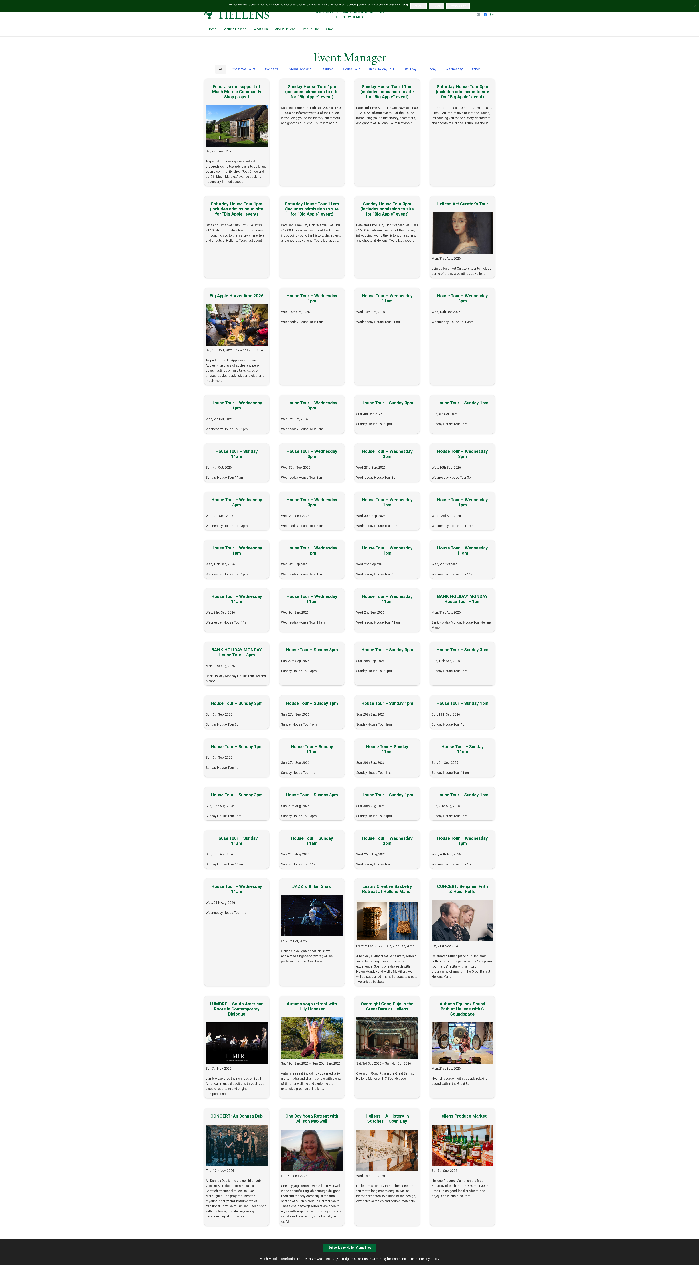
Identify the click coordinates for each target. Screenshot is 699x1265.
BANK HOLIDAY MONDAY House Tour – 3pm (236, 652)
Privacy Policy (429, 1259)
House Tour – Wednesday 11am (387, 298)
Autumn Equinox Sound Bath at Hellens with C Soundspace (462, 1009)
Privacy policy (458, 5)
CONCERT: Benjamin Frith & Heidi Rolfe (462, 889)
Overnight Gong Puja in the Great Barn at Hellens (387, 1006)
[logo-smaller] (209, 14)
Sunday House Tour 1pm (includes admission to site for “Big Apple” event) (312, 91)
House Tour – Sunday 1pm (462, 402)
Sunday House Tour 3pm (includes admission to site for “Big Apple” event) (387, 209)
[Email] (478, 14)
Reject (436, 5)
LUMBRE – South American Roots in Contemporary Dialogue (237, 1009)
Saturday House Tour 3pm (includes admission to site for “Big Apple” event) (462, 91)
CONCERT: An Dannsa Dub (236, 1116)
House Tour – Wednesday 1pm (311, 298)
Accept (418, 5)
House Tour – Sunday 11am (236, 454)
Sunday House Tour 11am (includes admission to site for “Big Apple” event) (387, 91)
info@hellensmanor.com (396, 1259)
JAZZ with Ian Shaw (311, 886)
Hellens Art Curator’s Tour (462, 203)
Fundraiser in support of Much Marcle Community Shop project (236, 91)
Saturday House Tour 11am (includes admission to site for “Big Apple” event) (312, 209)
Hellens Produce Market (462, 1116)
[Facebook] (485, 14)
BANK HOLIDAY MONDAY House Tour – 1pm (462, 599)
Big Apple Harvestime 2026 (237, 295)
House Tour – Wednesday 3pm (462, 298)
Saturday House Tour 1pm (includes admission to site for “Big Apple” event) (236, 209)
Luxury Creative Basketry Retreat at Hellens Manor (387, 889)
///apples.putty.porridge (334, 1259)
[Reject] (694, 6)
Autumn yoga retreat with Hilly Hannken (312, 1006)
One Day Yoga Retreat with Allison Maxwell (311, 1119)
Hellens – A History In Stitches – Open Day (387, 1119)
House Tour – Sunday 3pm (387, 402)
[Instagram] (492, 14)
